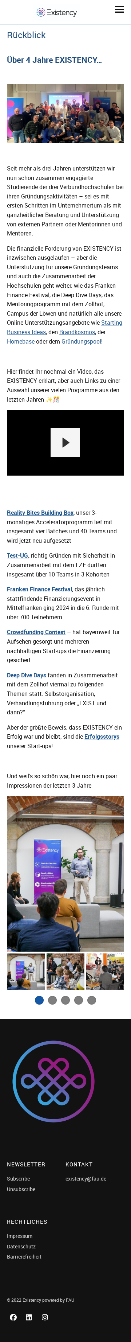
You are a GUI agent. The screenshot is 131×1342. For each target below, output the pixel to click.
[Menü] (117, 9)
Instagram (46, 1325)
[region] (65, 443)
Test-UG (17, 555)
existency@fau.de (86, 1178)
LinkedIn (30, 1325)
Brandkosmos (77, 332)
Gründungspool (81, 341)
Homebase (21, 341)
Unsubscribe (21, 1189)
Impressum (19, 1235)
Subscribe (18, 1178)
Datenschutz (21, 1246)
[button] (65, 442)
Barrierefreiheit (24, 1256)
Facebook (14, 1325)
